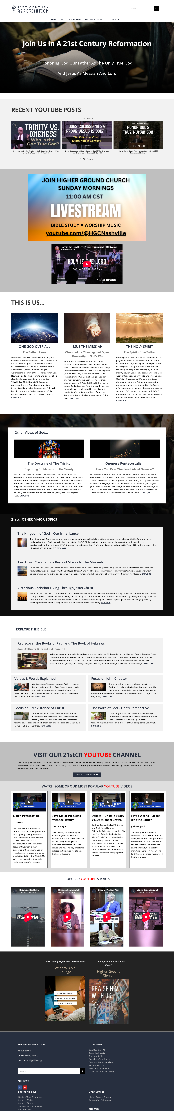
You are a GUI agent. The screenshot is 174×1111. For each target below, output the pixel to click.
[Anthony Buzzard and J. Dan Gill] (32, 654)
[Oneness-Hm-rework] (125, 440)
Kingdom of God (97, 1065)
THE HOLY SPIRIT (139, 346)
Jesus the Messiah (97, 1053)
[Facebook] (20, 1087)
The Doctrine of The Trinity (49, 463)
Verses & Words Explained (30, 1106)
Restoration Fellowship (100, 1100)
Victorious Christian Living (101, 1071)
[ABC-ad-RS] (65, 976)
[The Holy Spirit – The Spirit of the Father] (139, 314)
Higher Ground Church (100, 1097)
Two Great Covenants (99, 1068)
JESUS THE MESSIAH (87, 346)
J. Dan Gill (34, 1056)
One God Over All (97, 1050)
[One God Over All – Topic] (34, 314)
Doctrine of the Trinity (99, 1059)
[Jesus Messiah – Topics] (87, 314)
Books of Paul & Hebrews (30, 1097)
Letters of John (25, 1100)
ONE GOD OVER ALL (34, 346)
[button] (90, 118)
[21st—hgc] (109, 980)
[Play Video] (29, 802)
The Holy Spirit (96, 1056)
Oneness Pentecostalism (125, 463)
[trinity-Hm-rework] (49, 440)
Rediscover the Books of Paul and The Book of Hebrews (61, 643)
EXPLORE (16, 397)
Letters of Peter (26, 1103)
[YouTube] (25, 1087)
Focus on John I (25, 1109)
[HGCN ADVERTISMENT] (87, 175)
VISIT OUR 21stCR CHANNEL (87, 755)
